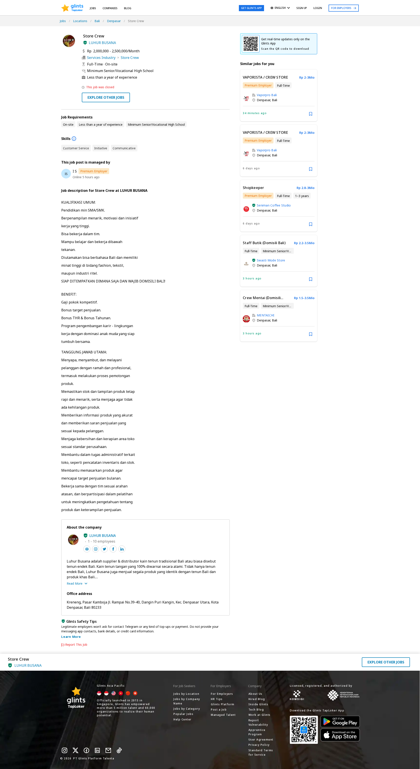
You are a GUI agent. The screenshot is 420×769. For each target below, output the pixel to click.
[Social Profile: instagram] (95, 549)
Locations (80, 21)
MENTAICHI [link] (265, 315)
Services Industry (101, 57)
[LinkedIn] (97, 750)
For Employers (341, 8)
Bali (97, 21)
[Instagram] (64, 750)
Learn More (71, 637)
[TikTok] (119, 750)
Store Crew (130, 57)
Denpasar (114, 21)
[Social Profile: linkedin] (122, 549)
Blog (127, 8)
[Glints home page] (72, 8)
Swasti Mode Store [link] (271, 260)
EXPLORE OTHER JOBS (106, 97)
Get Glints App (251, 8)
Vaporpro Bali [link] (267, 95)
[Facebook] (86, 750)
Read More (74, 583)
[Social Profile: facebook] (113, 549)
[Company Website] (87, 549)
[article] (278, 95)
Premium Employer (93, 171)
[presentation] (72, 8)
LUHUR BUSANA (102, 42)
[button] (85, 43)
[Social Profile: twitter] (104, 549)
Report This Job (76, 644)
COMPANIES (110, 8)
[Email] (108, 750)
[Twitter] (75, 750)
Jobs (93, 8)
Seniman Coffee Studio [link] (274, 205)
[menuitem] (280, 8)
